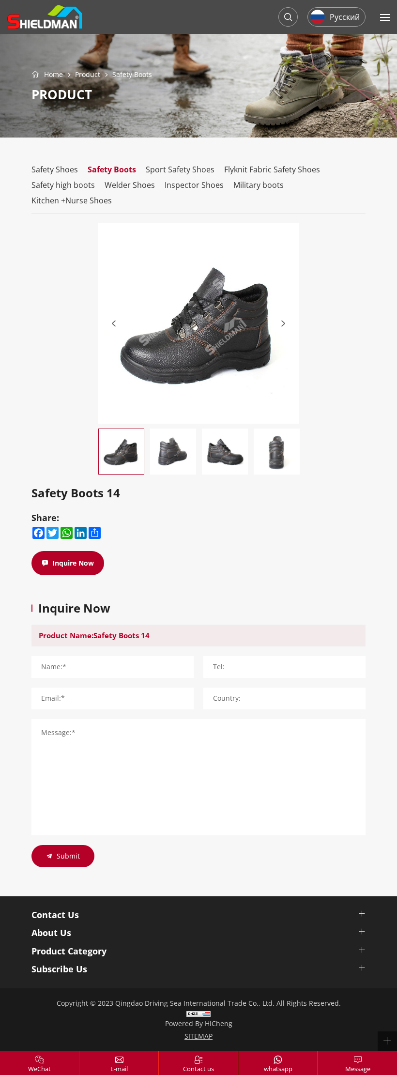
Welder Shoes (130, 185)
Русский (345, 17)
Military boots (258, 185)
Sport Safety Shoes (180, 169)
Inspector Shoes (194, 185)
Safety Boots (132, 75)
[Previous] (113, 323)
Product (87, 75)
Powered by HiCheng (198, 1023)
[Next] (283, 323)
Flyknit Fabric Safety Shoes (272, 169)
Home (53, 74)
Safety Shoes (54, 169)
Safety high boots (63, 185)
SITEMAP (198, 1036)
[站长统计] (198, 1013)
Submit (68, 855)
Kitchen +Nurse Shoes (71, 200)
